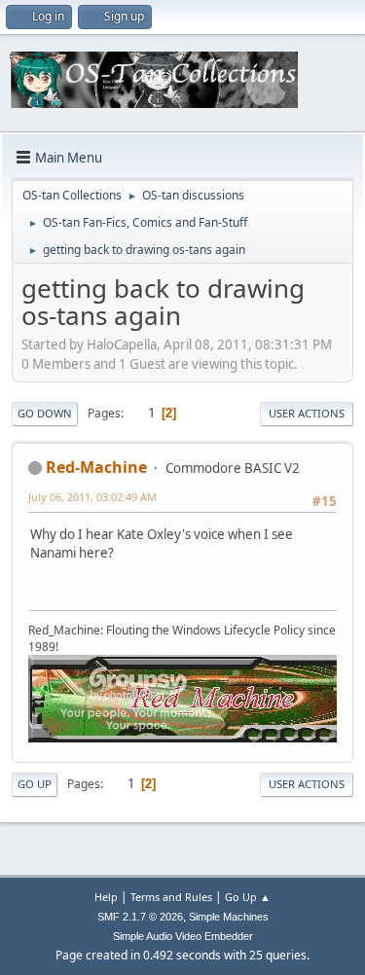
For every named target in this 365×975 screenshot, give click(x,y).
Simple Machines (229, 916)
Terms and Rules (171, 896)
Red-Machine (96, 467)
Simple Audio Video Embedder (183, 936)
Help (106, 896)
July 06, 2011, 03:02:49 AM (92, 496)
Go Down (45, 413)
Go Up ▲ (248, 896)
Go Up (35, 783)
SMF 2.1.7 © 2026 (140, 916)
